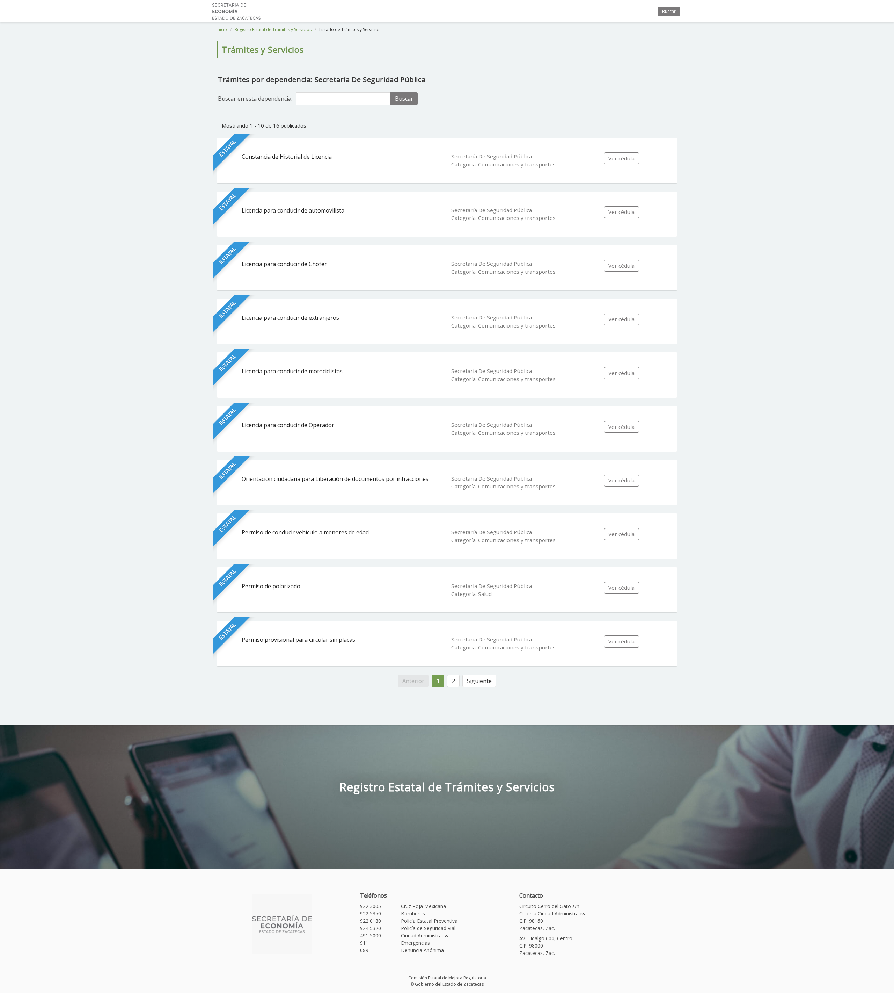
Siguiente (479, 681)
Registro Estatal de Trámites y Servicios (273, 30)
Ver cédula (621, 158)
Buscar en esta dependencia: (255, 98)
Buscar (669, 11)
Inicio (222, 30)
